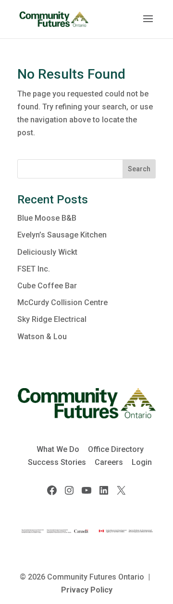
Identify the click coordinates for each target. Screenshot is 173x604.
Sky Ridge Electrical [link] (51, 319)
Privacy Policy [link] (86, 589)
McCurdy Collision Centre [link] (62, 302)
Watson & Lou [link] (42, 336)
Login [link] (142, 462)
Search (139, 169)
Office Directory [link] (116, 449)
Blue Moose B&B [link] (46, 218)
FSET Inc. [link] (33, 268)
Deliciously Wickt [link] (47, 252)
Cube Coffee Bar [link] (47, 285)
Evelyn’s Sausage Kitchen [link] (62, 234)
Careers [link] (109, 462)
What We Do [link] (58, 449)
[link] (53, 18)
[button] (148, 25)
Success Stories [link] (57, 462)
